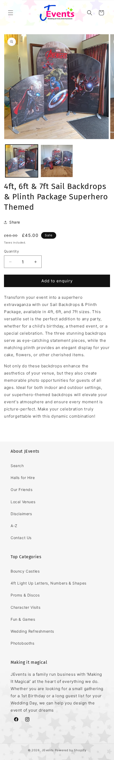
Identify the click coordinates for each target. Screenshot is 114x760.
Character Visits (26, 607)
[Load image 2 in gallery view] (57, 161)
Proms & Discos (25, 595)
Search (17, 465)
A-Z (14, 525)
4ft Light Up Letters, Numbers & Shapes (48, 583)
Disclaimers (21, 513)
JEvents (48, 750)
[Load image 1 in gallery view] (21, 161)
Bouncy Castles (25, 571)
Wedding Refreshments (32, 631)
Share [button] (14, 222)
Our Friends (22, 489)
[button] (10, 13)
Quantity (11, 251)
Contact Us (21, 537)
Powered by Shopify (70, 750)
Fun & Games (23, 619)
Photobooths (22, 643)
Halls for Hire (23, 477)
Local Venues (23, 501)
